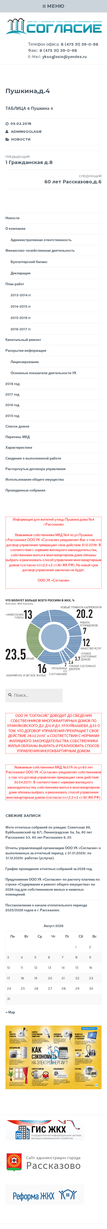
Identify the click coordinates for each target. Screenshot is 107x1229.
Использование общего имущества (34, 479)
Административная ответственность (41, 240)
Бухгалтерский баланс (29, 262)
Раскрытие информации (25, 351)
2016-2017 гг (21, 329)
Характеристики (18, 447)
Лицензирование (25, 362)
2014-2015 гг (21, 306)
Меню (55, 6)
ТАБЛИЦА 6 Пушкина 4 (29, 108)
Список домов (17, 426)
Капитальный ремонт (23, 340)
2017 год (12, 394)
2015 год (12, 416)
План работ (14, 284)
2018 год (12, 384)
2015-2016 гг (21, 318)
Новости (20, 139)
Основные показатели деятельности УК (43, 373)
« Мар (10, 1012)
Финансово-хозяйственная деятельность (40, 250)
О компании (15, 229)
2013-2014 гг (21, 295)
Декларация (21, 273)
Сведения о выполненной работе (33, 458)
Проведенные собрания (25, 490)
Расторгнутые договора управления (35, 469)
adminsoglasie (26, 131)
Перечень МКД (17, 437)
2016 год (12, 405)
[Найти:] (34, 696)
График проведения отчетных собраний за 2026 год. (48, 869)
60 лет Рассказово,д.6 (73, 179)
